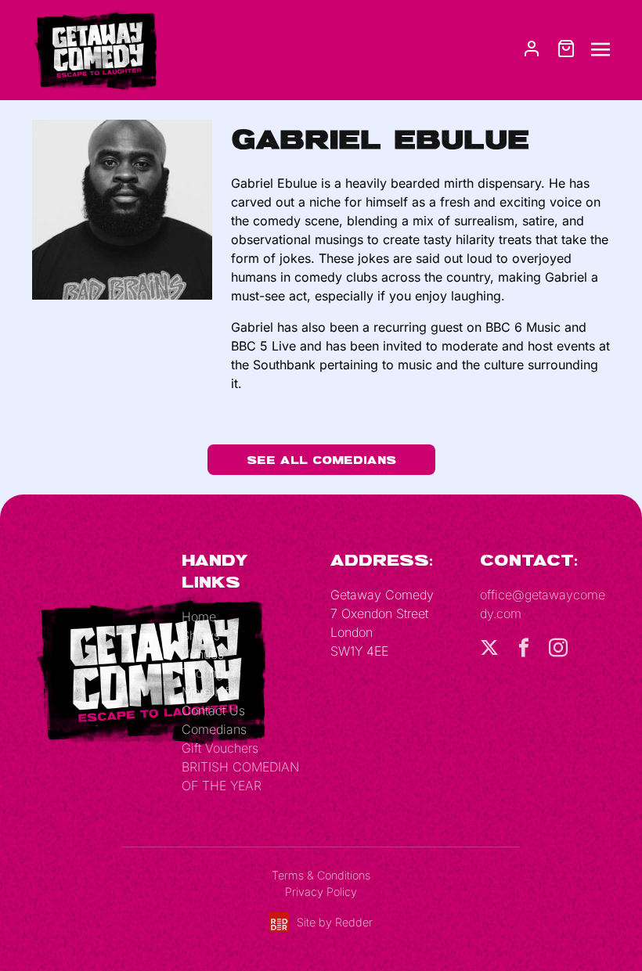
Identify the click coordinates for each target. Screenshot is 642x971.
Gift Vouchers (220, 748)
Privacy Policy (321, 891)
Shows (201, 635)
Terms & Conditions (321, 875)
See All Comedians (321, 460)
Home (199, 616)
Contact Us (213, 710)
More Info (209, 691)
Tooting (202, 673)
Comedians (214, 729)
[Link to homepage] (94, 48)
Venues (203, 654)
